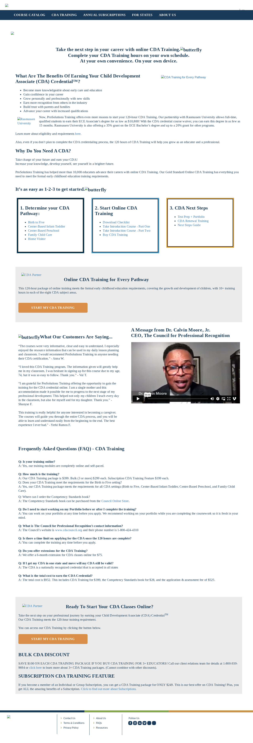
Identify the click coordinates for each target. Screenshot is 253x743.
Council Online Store (115, 501)
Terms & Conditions (73, 723)
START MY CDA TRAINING (53, 307)
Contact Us (69, 718)
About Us (101, 718)
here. (78, 133)
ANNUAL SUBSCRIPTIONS (104, 15)
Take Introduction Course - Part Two (126, 230)
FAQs (99, 723)
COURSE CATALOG (29, 15)
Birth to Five (36, 222)
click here (36, 667)
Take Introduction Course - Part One (126, 226)
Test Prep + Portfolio (191, 216)
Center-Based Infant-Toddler (46, 226)
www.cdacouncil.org (68, 530)
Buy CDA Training (115, 234)
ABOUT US (167, 15)
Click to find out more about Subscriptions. (109, 689)
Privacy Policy (70, 727)
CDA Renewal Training (193, 221)
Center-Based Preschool (43, 230)
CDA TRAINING (64, 15)
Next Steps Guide (189, 225)
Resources (102, 727)
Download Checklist (116, 222)
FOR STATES (142, 15)
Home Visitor (36, 239)
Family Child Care (40, 234)
